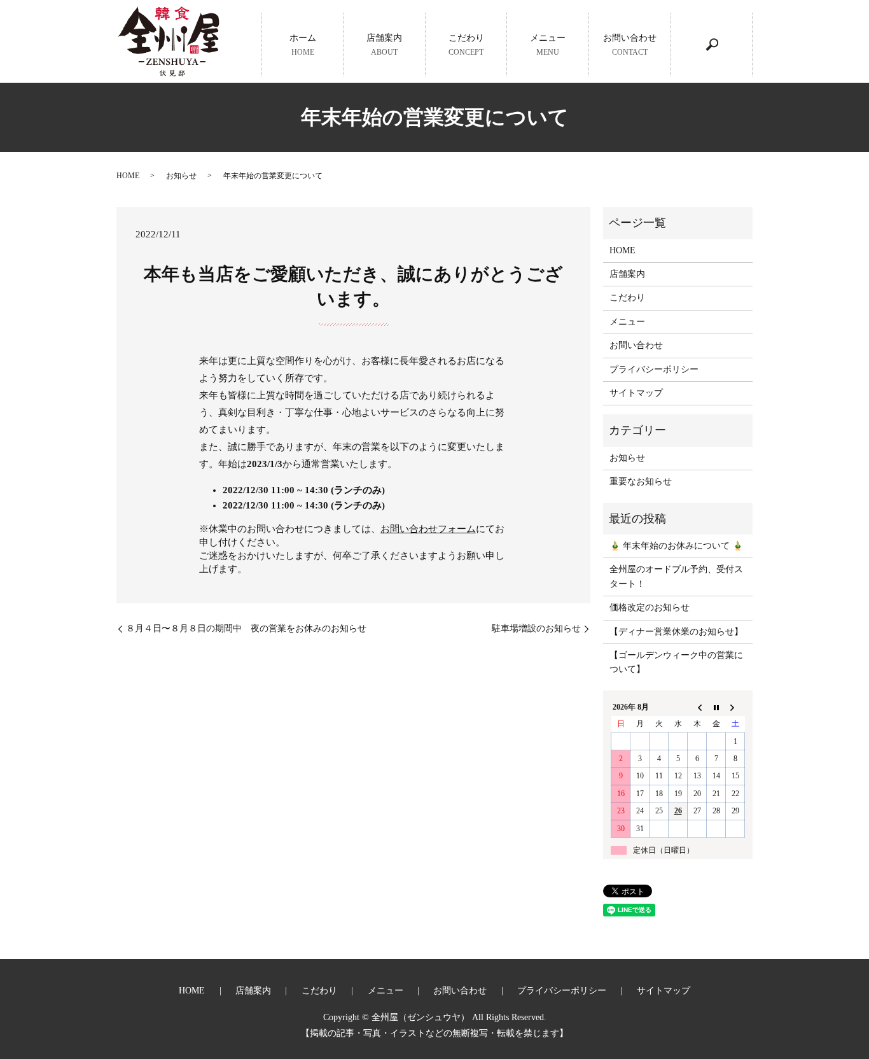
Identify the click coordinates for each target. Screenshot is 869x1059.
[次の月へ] (735, 707)
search (711, 44)
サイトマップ (636, 393)
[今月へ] (716, 707)
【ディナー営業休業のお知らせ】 (676, 631)
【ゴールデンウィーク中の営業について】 (676, 662)
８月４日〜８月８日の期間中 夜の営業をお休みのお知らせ (246, 628)
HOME (127, 175)
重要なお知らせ (640, 481)
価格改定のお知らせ (649, 607)
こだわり (466, 44)
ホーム (302, 44)
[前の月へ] (697, 707)
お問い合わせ (630, 44)
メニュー (548, 44)
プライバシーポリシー (654, 369)
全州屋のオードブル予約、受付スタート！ (676, 576)
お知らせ (181, 175)
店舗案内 (384, 44)
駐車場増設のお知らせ (536, 628)
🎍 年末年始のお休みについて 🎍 (676, 546)
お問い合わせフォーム (428, 529)
